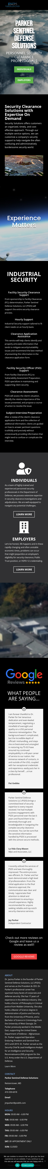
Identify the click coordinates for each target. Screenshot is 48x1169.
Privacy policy (27, 1165)
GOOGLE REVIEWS (24, 956)
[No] (45, 1161)
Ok (17, 1165)
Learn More (24, 514)
